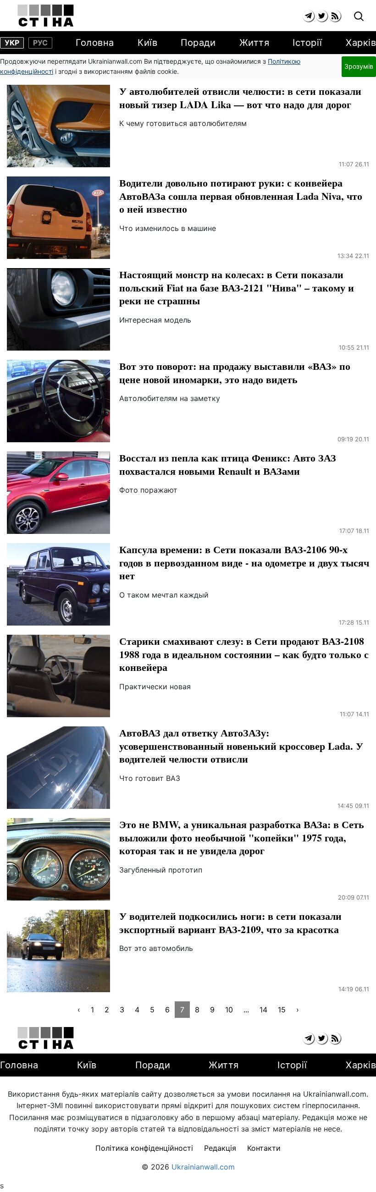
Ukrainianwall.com (203, 1166)
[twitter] (321, 16)
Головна (95, 42)
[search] (358, 16)
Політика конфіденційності (144, 1148)
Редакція (220, 1148)
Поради (198, 42)
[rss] (335, 16)
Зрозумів (358, 66)
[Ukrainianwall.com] (45, 16)
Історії (307, 42)
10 (229, 1009)
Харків (361, 42)
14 (263, 1009)
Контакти (264, 1148)
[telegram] (308, 16)
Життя (254, 42)
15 (282, 1009)
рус (40, 42)
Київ (147, 42)
